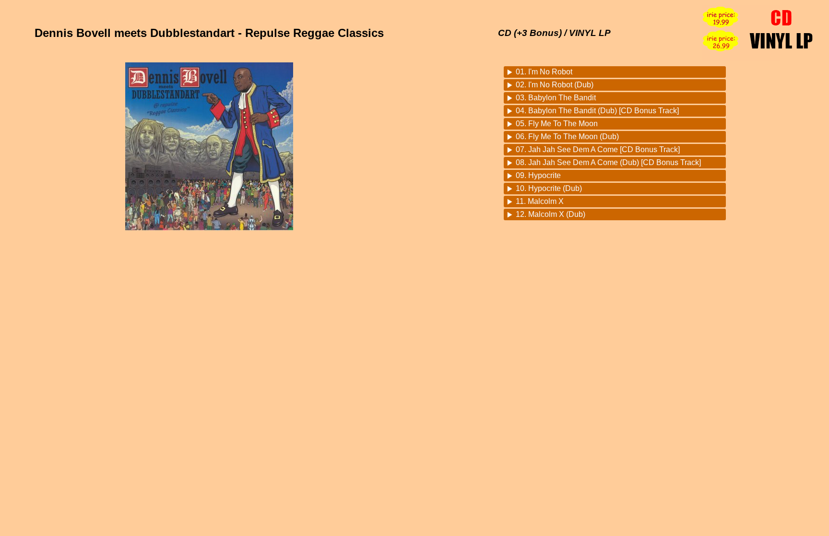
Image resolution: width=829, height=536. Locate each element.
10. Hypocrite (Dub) (549, 188)
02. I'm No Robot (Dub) (554, 85)
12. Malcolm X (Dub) (550, 214)
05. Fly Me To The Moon (557, 123)
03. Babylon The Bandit (556, 98)
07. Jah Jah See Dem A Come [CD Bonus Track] (598, 149)
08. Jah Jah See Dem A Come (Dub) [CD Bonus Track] (608, 162)
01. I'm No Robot (544, 72)
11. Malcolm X (540, 201)
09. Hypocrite (538, 175)
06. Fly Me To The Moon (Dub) (567, 136)
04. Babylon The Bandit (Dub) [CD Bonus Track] (597, 111)
